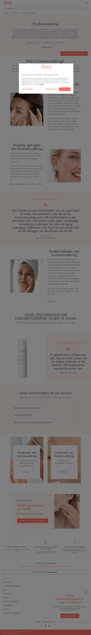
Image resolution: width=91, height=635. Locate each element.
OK (64, 89)
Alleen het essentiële (51, 89)
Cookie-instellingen (27, 89)
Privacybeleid (41, 84)
